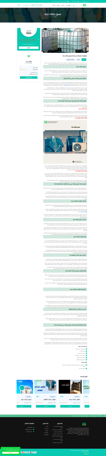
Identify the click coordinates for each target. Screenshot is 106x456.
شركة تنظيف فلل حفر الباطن (57, 442)
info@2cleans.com (75, 1)
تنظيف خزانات (84, 211)
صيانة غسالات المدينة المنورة (94, 416)
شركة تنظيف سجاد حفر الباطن (57, 429)
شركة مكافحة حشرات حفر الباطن (58, 427)
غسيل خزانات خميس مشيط (79, 399)
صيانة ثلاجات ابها (59, 416)
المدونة (58, 5)
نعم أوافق (10, 452)
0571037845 (29, 427)
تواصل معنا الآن (26, 5)
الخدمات (62, 5)
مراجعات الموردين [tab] (70, 60)
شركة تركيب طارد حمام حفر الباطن (57, 440)
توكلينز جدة (29, 61)
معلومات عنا (68, 5)
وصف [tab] (84, 60)
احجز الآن (28, 48)
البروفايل (46, 430)
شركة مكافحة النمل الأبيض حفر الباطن (57, 436)
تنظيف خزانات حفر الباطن (56, 399)
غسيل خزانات (66, 85)
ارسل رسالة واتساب (28, 77)
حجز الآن (28, 406)
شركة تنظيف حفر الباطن (58, 431)
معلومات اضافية (10, 450)
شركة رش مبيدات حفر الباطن (57, 434)
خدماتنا (47, 426)
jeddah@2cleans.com (32, 74)
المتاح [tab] (78, 60)
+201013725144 (84, 1)
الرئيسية (73, 5)
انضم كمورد (46, 434)
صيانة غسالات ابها (68, 416)
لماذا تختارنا (46, 428)
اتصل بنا (53, 5)
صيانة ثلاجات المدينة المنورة (80, 416)
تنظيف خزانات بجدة (33, 399)
